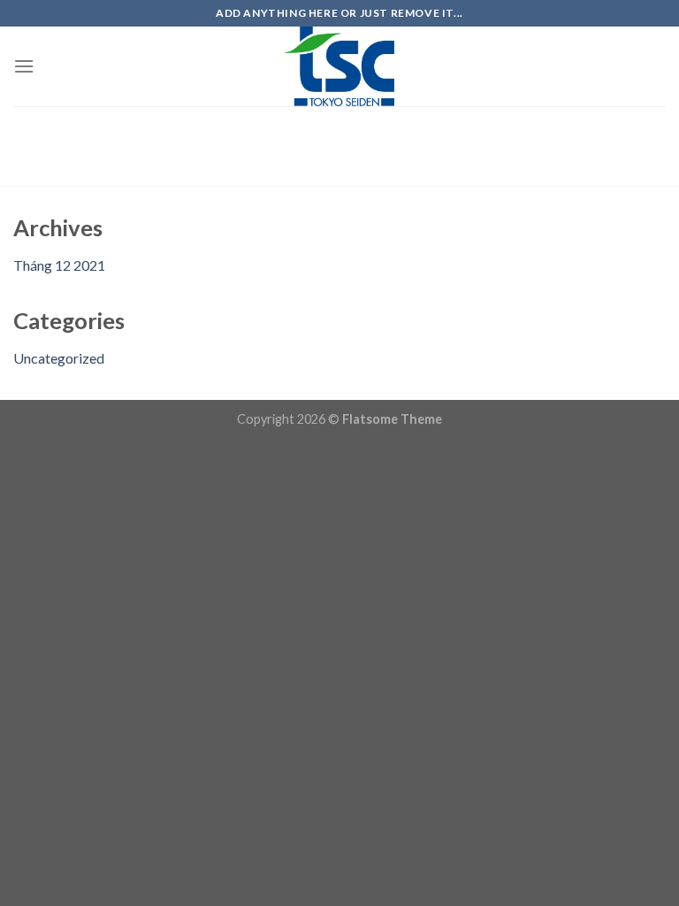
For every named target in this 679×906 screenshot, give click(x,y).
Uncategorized (58, 357)
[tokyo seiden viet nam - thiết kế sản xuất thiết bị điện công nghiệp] (339, 66)
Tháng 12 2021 (59, 265)
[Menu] (23, 66)
